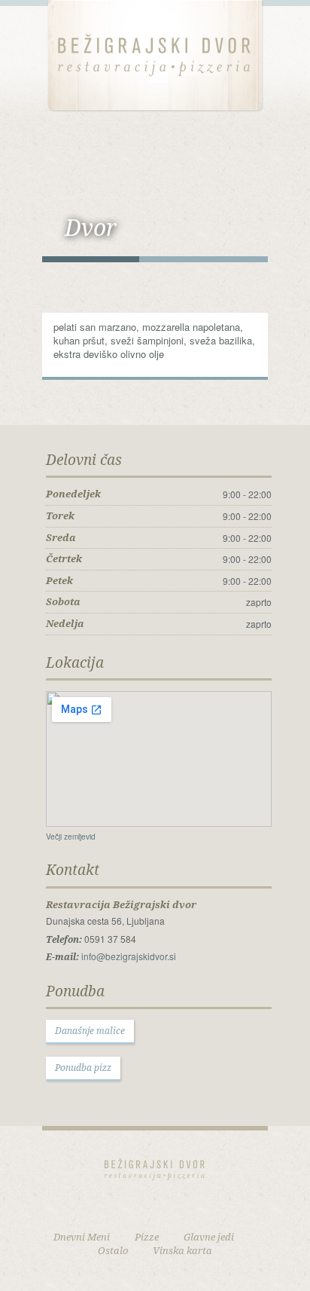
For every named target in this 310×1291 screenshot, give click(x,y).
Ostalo (113, 1250)
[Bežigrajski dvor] (155, 53)
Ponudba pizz (83, 1067)
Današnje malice (90, 1030)
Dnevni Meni (81, 1237)
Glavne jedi (209, 1237)
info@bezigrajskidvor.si (128, 956)
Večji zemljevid (71, 836)
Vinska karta (182, 1250)
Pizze (147, 1237)
